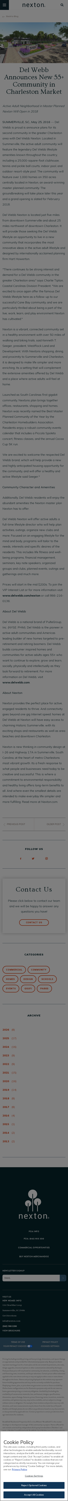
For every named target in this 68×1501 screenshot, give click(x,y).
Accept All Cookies (34, 1494)
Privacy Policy (19, 1469)
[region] (34, 1466)
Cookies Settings (34, 1476)
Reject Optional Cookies (34, 1485)
